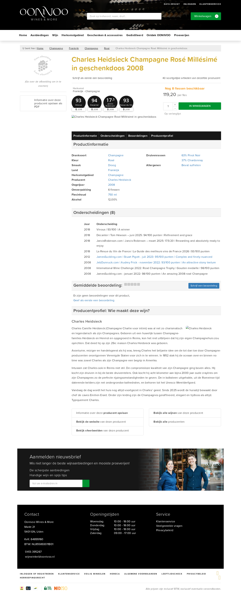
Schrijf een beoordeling (204, 286)
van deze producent (101, 422)
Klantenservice (210, 4)
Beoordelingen (137, 136)
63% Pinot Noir (191, 155)
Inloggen (189, 4)
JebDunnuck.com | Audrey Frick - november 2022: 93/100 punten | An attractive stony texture (156, 262)
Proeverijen (181, 35)
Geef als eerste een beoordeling (94, 300)
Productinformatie (85, 136)
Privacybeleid (164, 530)
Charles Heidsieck (119, 180)
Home (23, 35)
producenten (169, 422)
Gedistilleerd (134, 35)
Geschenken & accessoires (105, 35)
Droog (112, 165)
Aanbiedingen (40, 35)
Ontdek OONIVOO (159, 35)
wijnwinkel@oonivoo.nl (40, 557)
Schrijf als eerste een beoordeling (92, 78)
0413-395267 (172, 4)
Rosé (107, 48)
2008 (111, 185)
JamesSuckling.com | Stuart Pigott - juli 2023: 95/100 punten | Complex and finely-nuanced (154, 257)
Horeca (115, 573)
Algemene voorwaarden (140, 573)
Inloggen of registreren (37, 573)
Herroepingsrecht (32, 577)
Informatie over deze (102, 413)
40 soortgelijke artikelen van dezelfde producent (191, 78)
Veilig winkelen (95, 573)
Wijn (55, 35)
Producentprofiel (162, 136)
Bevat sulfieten (191, 165)
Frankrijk (74, 48)
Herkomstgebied (73, 35)
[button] (79, 103)
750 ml (112, 195)
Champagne (56, 48)
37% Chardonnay (192, 160)
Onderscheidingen (113, 136)
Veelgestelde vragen (169, 526)
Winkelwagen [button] (205, 16)
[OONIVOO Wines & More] (53, 13)
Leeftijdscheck (172, 573)
